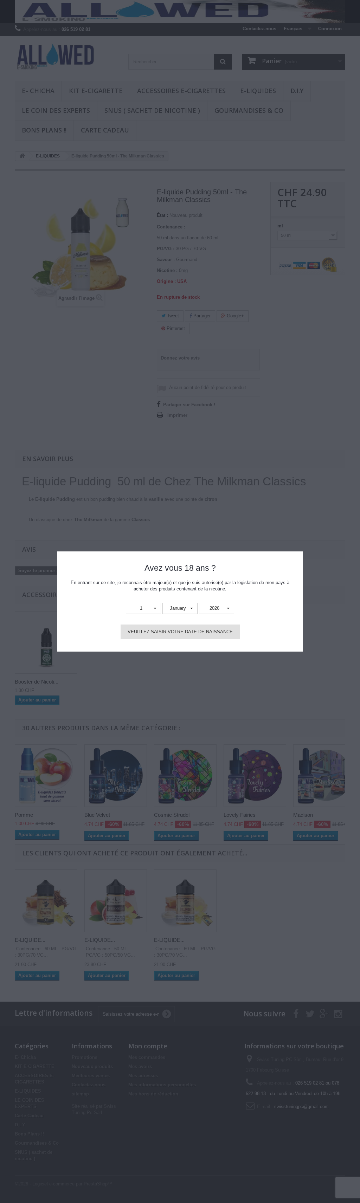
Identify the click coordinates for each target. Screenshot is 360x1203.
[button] (143, 608)
